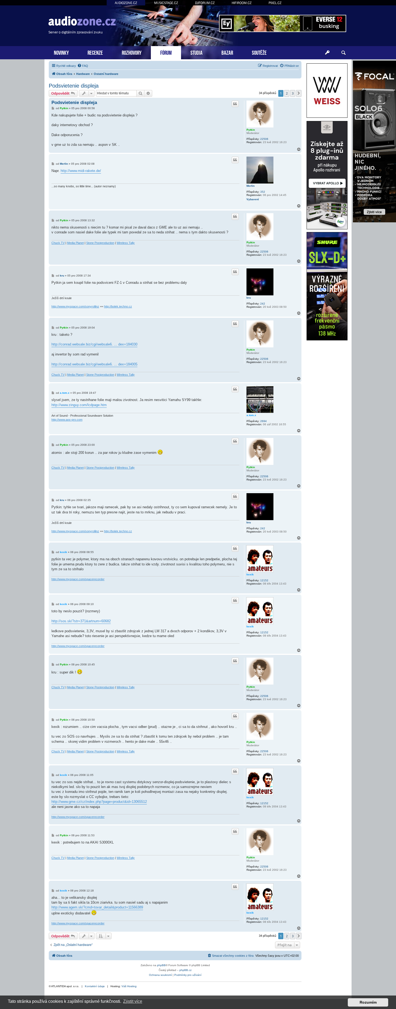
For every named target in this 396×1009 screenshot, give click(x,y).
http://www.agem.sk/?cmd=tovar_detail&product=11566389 (97, 907)
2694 (263, 421)
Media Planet (75, 242)
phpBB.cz (185, 970)
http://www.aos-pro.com (66, 419)
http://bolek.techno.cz (118, 306)
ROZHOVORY (131, 52)
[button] (298, 93)
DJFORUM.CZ (205, 3)
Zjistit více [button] (132, 1001)
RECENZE (95, 52)
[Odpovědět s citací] (235, 104)
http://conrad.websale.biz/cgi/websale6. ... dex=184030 (94, 344)
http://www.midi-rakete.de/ (81, 171)
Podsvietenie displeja (74, 86)
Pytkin (250, 129)
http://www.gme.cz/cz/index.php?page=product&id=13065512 (99, 802)
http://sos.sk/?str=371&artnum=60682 (81, 621)
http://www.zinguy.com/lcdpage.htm (79, 405)
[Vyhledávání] (343, 53)
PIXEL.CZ (275, 3)
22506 (264, 138)
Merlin (250, 185)
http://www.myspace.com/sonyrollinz (75, 306)
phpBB (161, 965)
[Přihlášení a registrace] (327, 53)
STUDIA (196, 52)
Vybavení (252, 199)
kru (248, 297)
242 (262, 303)
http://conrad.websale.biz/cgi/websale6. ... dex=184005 (94, 364)
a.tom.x (251, 415)
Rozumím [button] (368, 1002)
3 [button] (293, 93)
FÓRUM (166, 52)
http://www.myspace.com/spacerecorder (78, 579)
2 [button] (287, 93)
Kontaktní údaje (95, 986)
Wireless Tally (126, 242)
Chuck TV (58, 242)
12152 (264, 580)
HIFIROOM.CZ (242, 3)
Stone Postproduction (100, 242)
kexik (250, 574)
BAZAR (227, 52)
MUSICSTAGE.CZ (166, 3)
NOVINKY (61, 52)
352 (262, 191)
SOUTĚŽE (259, 52)
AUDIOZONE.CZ (126, 3)
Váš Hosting (129, 986)
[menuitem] (82, 66)
